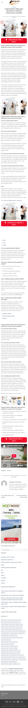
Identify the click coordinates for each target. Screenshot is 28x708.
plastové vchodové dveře (15, 668)
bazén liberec (4, 620)
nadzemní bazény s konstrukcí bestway (9, 646)
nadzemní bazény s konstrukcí (7, 644)
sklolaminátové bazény (5, 659)
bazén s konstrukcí (5, 622)
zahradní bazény (4, 661)
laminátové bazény (5, 633)
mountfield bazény (5, 635)
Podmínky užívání (6, 313)
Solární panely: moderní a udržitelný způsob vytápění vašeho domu (14, 603)
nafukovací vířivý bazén (15, 652)
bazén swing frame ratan (15, 622)
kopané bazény (22, 631)
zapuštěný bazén (16, 663)
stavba (2, 564)
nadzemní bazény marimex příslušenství (9, 642)
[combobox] (14, 550)
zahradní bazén (23, 659)
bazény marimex (19, 626)
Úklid (2, 572)
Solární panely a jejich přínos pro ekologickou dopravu (12, 591)
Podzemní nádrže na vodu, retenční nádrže (11, 562)
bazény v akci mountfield (6, 631)
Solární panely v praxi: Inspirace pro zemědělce (12, 595)
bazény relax (12, 628)
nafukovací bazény (5, 652)
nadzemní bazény (13, 635)
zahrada (3, 580)
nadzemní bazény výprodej (6, 650)
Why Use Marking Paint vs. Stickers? (13, 200)
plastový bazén (22, 657)
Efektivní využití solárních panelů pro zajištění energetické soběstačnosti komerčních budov (12, 598)
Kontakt (4, 245)
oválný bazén (20, 655)
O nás (3, 242)
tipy (2, 570)
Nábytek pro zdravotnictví (7, 559)
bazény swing (19, 628)
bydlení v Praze (14, 672)
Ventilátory (3, 577)
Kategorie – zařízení (6, 470)
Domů (3, 240)
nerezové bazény (13, 655)
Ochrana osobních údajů (8, 316)
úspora (2, 575)
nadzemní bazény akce (6, 637)
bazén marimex (18, 620)
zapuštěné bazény (12, 661)
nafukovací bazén (16, 650)
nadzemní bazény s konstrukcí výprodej (9, 648)
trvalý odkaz (13, 476)
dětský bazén (15, 631)
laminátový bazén (13, 633)
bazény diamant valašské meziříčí (16, 624)
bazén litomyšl (11, 620)
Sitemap (4, 318)
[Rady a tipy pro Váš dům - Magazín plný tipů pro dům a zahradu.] (14, 2)
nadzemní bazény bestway (17, 637)
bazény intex (11, 626)
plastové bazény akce (13, 657)
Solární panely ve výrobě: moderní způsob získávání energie (13, 607)
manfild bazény (21, 633)
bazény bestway (4, 624)
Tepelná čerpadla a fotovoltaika (8, 567)
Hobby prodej (4, 693)
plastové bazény (4, 657)
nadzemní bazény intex (6, 639)
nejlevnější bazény (5, 655)
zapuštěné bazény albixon (6, 663)
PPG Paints (19, 294)
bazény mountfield (5, 628)
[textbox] (13, 550)
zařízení (16, 475)
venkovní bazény (15, 659)
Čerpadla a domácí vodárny (7, 557)
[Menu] (2, 2)
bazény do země (4, 626)
